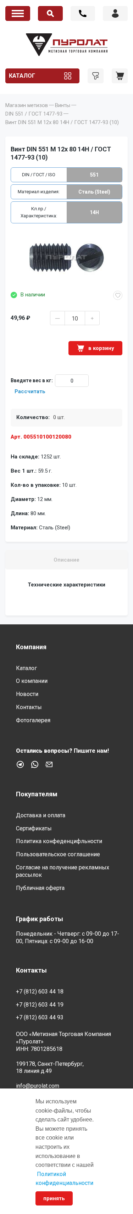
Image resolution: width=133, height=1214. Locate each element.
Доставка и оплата (40, 815)
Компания (31, 647)
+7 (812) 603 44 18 (83, 13)
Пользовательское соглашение (58, 854)
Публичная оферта (40, 888)
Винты (62, 105)
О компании (32, 681)
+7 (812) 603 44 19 (39, 1004)
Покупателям (36, 794)
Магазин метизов (26, 105)
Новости (27, 694)
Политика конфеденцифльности (59, 841)
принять (54, 1198)
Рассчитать (30, 391)
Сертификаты (34, 828)
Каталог (22, 75)
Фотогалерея (33, 720)
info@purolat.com (37, 1085)
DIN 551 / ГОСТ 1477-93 (33, 114)
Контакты (29, 707)
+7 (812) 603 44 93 (39, 1017)
